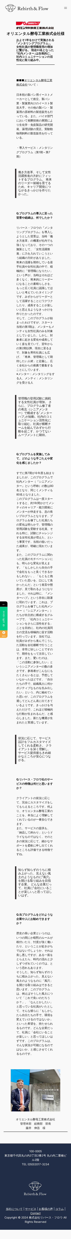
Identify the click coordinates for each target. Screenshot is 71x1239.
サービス (30, 1209)
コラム (59, 1209)
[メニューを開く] (66, 8)
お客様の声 (46, 1209)
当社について (14, 1209)
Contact (35, 1213)
